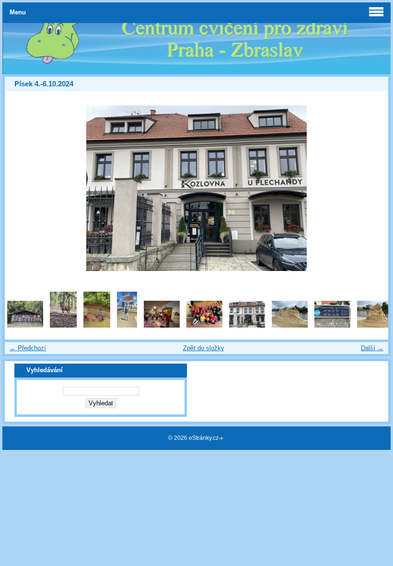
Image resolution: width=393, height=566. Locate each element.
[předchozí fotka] (20, 188)
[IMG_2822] (375, 325)
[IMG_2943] (25, 325)
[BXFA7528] (63, 325)
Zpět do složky (203, 348)
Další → (372, 348)
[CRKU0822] (96, 325)
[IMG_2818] (247, 325)
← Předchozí (28, 348)
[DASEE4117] (127, 325)
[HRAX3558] (204, 325)
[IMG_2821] (332, 325)
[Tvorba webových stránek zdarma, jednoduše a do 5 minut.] (222, 438)
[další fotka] (372, 188)
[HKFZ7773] (162, 325)
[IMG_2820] (290, 325)
